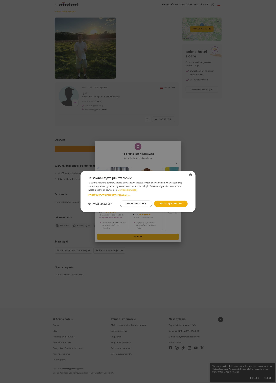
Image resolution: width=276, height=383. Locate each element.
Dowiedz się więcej (127, 189)
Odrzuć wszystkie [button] (135, 203)
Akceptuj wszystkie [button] (171, 203)
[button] (138, 195)
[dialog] (137, 191)
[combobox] (190, 174)
